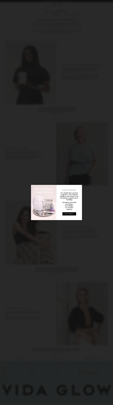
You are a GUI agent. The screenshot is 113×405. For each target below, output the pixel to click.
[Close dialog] (80, 186)
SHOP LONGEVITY (69, 213)
